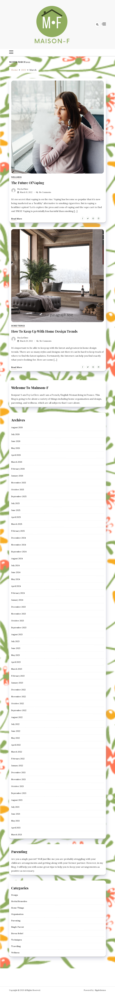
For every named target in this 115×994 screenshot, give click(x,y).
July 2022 (15, 724)
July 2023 (15, 641)
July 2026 (15, 434)
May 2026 (15, 448)
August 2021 (16, 800)
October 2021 (17, 786)
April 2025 (16, 517)
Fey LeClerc (22, 189)
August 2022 (17, 717)
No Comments (45, 192)
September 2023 (18, 627)
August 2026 (17, 427)
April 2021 (15, 827)
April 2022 (16, 745)
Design (14, 895)
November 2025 (18, 482)
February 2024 (18, 593)
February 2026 (18, 469)
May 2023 (15, 655)
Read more (16, 218)
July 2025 (15, 503)
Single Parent (17, 927)
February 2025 (18, 531)
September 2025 (19, 496)
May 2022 (15, 738)
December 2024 (18, 538)
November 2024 (18, 544)
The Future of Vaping (27, 182)
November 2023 (18, 613)
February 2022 (18, 758)
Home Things (18, 326)
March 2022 (16, 751)
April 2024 (16, 586)
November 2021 (18, 779)
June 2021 (15, 814)
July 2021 (15, 807)
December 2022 (18, 689)
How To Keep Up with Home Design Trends (44, 331)
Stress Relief (17, 933)
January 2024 (17, 600)
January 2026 (17, 475)
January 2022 (17, 765)
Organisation (17, 914)
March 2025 (16, 524)
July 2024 (15, 565)
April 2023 (16, 662)
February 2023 (18, 676)
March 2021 (16, 834)
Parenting (15, 920)
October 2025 (17, 489)
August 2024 (17, 558)
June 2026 (15, 441)
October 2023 (17, 620)
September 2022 (18, 710)
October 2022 (17, 703)
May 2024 (15, 579)
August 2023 (17, 634)
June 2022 (15, 731)
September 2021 (18, 793)
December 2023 (18, 607)
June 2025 (15, 510)
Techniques (16, 940)
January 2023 (17, 682)
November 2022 (18, 696)
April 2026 (16, 455)
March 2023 (16, 669)
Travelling (16, 946)
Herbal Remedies (19, 901)
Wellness (16, 177)
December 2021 (18, 772)
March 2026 (16, 462)
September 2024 (19, 551)
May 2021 (15, 821)
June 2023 (15, 648)
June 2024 (15, 572)
